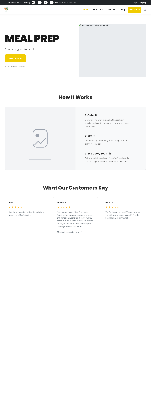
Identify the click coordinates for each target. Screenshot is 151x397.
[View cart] (144, 9)
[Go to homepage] (6, 11)
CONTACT (112, 10)
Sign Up (143, 2)
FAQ (123, 10)
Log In (135, 2)
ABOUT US (98, 10)
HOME (85, 10)
